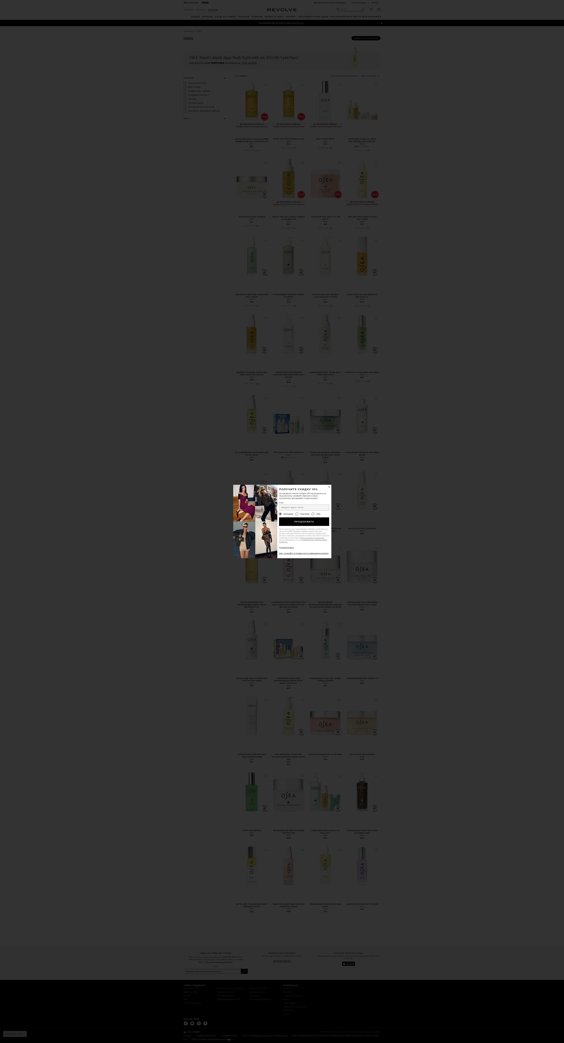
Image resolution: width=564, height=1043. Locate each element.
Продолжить (304, 521)
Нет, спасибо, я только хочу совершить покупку (304, 553)
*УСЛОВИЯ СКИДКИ (286, 547)
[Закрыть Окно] (329, 487)
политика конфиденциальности (312, 538)
